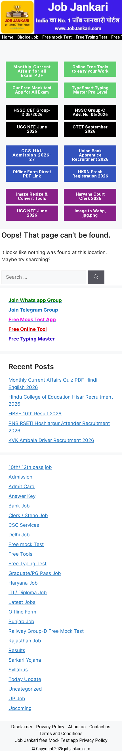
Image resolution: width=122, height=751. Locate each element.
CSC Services (24, 525)
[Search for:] (44, 277)
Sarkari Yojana (25, 660)
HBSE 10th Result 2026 (35, 413)
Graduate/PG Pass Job (35, 573)
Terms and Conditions (61, 733)
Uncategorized (25, 689)
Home (7, 37)
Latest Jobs (22, 602)
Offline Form (22, 612)
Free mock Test (57, 37)
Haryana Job (23, 583)
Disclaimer (21, 726)
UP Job (17, 698)
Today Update (25, 679)
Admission (20, 477)
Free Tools (20, 554)
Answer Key (22, 496)
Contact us (99, 726)
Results (17, 650)
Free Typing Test (91, 37)
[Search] (96, 277)
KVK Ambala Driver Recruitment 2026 (51, 440)
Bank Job (19, 506)
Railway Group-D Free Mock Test (46, 631)
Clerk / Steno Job (28, 515)
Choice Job (27, 37)
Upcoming (20, 708)
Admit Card (22, 486)
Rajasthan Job (25, 641)
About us (77, 726)
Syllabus (18, 669)
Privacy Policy (50, 726)
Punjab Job (21, 621)
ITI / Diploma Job (28, 592)
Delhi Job (19, 535)
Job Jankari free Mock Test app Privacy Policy (61, 740)
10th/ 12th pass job (30, 467)
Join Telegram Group (33, 310)
